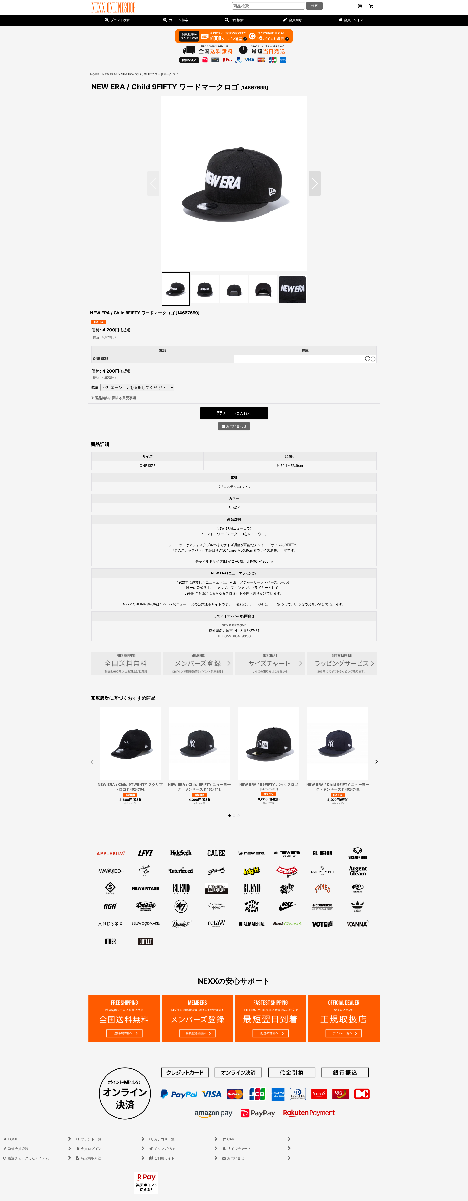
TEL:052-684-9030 (234, 636)
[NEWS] (359, 6)
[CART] (371, 6)
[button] (234, 20)
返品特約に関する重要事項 (115, 398)
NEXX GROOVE (234, 625)
